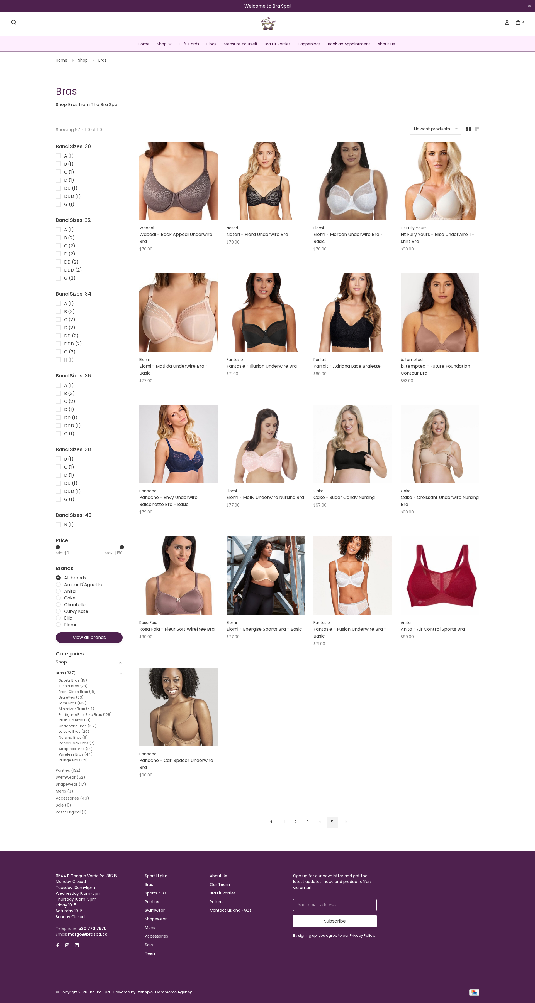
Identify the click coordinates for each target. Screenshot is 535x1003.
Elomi (70, 624)
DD (70, 188)
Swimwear (70, 777)
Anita (70, 591)
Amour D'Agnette (83, 584)
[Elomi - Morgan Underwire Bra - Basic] (352, 182)
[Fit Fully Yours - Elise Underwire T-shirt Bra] (440, 182)
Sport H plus (156, 876)
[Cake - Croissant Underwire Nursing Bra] (440, 445)
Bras (102, 60)
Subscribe (335, 921)
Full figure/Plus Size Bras (85, 714)
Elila (68, 618)
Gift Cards (189, 44)
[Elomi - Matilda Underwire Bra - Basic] (178, 313)
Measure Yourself (240, 44)
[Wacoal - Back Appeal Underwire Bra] (178, 182)
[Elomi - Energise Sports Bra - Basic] (266, 576)
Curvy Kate (76, 611)
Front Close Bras (77, 691)
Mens (64, 791)
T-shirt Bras (73, 686)
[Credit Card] (474, 994)
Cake (70, 598)
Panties (68, 770)
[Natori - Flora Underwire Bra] (266, 182)
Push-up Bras (75, 720)
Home (144, 44)
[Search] (14, 23)
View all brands (89, 637)
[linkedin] (77, 945)
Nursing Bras (73, 737)
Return (216, 901)
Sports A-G (155, 893)
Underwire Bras (77, 726)
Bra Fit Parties (278, 44)
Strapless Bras (76, 748)
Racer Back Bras (76, 743)
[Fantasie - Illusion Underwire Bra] (266, 313)
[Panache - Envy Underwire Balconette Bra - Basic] (178, 445)
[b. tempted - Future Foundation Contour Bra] (440, 313)
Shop (162, 44)
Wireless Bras (76, 754)
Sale (63, 805)
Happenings (309, 44)
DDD (72, 196)
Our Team (220, 884)
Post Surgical (71, 812)
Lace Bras (72, 703)
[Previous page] (272, 822)
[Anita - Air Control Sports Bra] (440, 576)
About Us (386, 44)
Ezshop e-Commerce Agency (164, 992)
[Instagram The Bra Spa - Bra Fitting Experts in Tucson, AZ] (67, 945)
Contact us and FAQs (230, 910)
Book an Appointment (349, 44)
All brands (75, 578)
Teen (150, 953)
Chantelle (75, 604)
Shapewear (71, 784)
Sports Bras (73, 680)
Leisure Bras (74, 731)
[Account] (508, 23)
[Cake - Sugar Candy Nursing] (352, 445)
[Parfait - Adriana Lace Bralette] (352, 313)
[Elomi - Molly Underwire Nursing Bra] (266, 445)
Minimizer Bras (76, 708)
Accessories (72, 798)
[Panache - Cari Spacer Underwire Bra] (178, 708)
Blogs (211, 44)
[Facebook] (58, 945)
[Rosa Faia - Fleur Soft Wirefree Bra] (178, 576)
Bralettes (71, 697)
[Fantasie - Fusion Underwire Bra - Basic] (352, 576)
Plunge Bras (73, 760)
